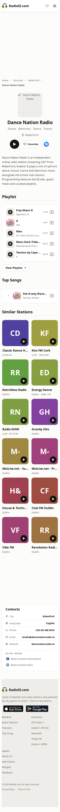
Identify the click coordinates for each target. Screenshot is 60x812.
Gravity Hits (40, 429)
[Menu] (54, 6)
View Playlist (14, 268)
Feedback (7, 772)
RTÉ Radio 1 (37, 722)
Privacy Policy (8, 789)
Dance (37, 129)
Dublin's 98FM (39, 744)
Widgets (6, 767)
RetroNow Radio (14, 390)
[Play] (14, 144)
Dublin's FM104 (39, 727)
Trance (48, 129)
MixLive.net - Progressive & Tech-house (45, 469)
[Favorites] (47, 5)
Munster (18, 80)
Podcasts (7, 727)
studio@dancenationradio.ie (38, 637)
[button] (15, 333)
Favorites (33, 144)
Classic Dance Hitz (15, 350)
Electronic (24, 129)
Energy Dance (42, 390)
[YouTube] (52, 212)
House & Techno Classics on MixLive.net (15, 508)
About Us (7, 756)
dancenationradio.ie (43, 644)
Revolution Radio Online (45, 547)
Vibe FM (8, 547)
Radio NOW (10, 429)
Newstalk (36, 733)
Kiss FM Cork (41, 350)
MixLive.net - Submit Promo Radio (15, 469)
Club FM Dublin (43, 508)
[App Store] (13, 708)
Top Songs (8, 733)
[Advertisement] (30, 45)
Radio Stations (10, 722)
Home (5, 80)
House (12, 129)
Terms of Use (24, 789)
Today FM (36, 738)
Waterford (33, 80)
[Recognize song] (46, 144)
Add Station (8, 761)
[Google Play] (37, 708)
